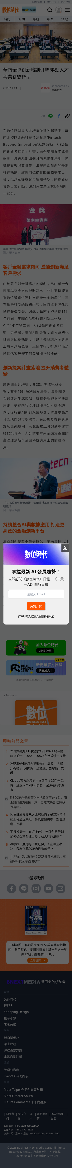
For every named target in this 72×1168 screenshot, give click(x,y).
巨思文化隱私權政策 (42, 616)
